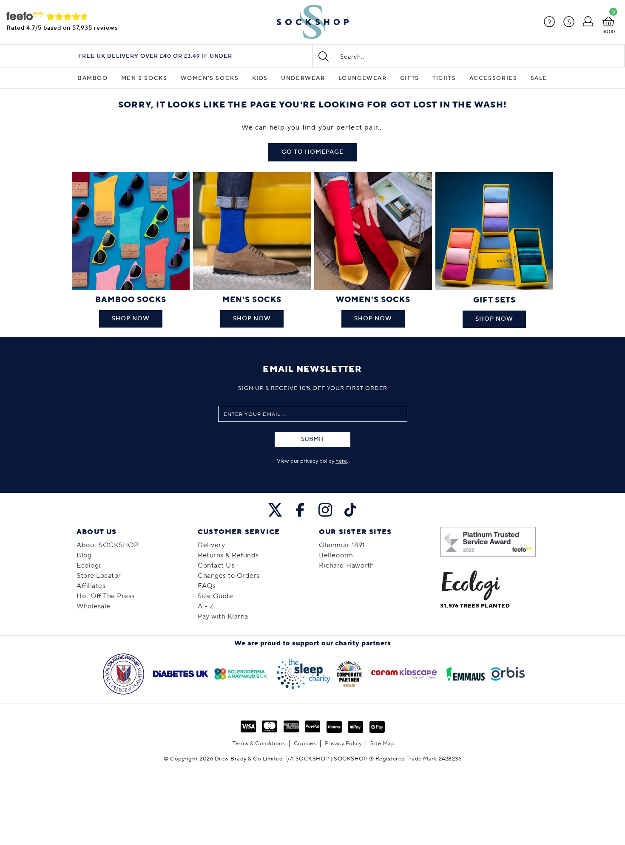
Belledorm (336, 555)
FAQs (207, 586)
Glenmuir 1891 (342, 545)
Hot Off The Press (106, 596)
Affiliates (91, 586)
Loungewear (362, 78)
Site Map (382, 743)
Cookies (305, 743)
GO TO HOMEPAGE (312, 152)
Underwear (303, 78)
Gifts (409, 78)
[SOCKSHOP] (312, 22)
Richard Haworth (346, 565)
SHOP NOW (131, 318)
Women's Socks (210, 78)
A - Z (206, 606)
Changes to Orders (229, 575)
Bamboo (93, 78)
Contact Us (216, 565)
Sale (539, 78)
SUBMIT (312, 439)
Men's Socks (144, 78)
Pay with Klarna (223, 616)
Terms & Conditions (259, 743)
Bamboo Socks (130, 300)
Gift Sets (494, 300)
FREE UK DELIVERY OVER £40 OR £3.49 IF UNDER (155, 56)
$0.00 (608, 31)
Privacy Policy (343, 743)
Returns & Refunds (228, 555)
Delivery (211, 545)
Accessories (493, 78)
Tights (444, 78)
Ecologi (89, 565)
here (341, 461)
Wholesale (94, 606)
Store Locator (99, 575)
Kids (260, 78)
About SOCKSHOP (107, 545)
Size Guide (215, 596)
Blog (84, 555)
